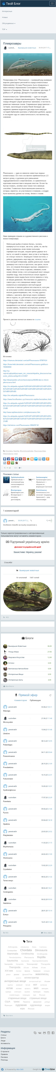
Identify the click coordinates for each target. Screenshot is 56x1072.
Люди (3, 1040)
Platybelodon (8, 835)
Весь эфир (48, 933)
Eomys (5, 915)
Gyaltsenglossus (9, 790)
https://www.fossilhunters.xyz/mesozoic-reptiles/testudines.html (27, 399)
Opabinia (6, 824)
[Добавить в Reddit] (4, 462)
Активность (5, 1043)
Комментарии (20, 700)
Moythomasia (8, 847)
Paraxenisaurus (9, 756)
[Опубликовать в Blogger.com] (32, 458)
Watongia (6, 711)
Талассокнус (8, 881)
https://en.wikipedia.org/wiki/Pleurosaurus (18, 395)
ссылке (38, 319)
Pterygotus (7, 926)
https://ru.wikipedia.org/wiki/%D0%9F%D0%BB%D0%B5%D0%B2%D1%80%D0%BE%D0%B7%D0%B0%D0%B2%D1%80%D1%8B (27, 405)
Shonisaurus (8, 858)
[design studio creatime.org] (48, 1069)
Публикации (35, 700)
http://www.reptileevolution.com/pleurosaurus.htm (21, 412)
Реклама (4, 1057)
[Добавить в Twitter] (16, 458)
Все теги (9, 1015)
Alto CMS (19, 1069)
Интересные (7, 11)
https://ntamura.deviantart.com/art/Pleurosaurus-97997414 (25, 360)
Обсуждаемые (8, 23)
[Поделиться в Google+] (12, 458)
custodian (12, 48)
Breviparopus (16, 490)
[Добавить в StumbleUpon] (8, 462)
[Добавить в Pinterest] (24, 458)
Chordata (9, 451)
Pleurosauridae (40, 451)
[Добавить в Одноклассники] (47, 458)
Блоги (3, 1038)
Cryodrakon (7, 869)
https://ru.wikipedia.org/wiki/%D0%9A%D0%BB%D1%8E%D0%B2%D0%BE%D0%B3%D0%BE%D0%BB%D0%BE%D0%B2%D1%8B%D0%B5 (27, 388)
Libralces (6, 734)
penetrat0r (12, 520)
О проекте (5, 1051)
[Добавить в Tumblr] (20, 458)
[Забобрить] (16, 462)
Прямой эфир (28, 695)
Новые (5, 17)
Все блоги (10, 686)
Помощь (4, 1060)
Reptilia (16, 451)
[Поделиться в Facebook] (8, 458)
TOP (4, 29)
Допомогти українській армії (27, 547)
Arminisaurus (41, 490)
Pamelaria (7, 801)
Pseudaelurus (8, 767)
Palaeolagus (7, 745)
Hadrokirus (7, 903)
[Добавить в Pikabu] (28, 458)
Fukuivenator (8, 779)
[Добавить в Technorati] (12, 462)
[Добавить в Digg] (39, 458)
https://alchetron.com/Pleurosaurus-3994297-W (21, 425)
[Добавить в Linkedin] (43, 458)
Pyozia (5, 813)
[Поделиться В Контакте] (4, 458)
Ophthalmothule (17, 477)
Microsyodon (8, 722)
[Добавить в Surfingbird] (36, 458)
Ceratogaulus (8, 892)
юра (16, 453)
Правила (4, 1054)
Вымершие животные (27, 48)
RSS (7, 617)
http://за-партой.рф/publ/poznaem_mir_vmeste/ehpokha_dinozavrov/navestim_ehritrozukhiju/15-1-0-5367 (27, 373)
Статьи (3, 1035)
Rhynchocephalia (26, 451)
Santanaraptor (41, 477)
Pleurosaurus (8, 453)
